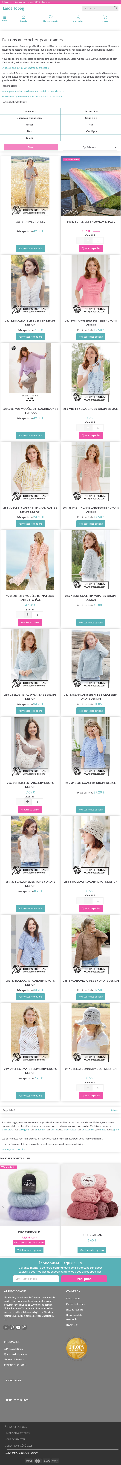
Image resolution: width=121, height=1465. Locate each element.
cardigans (24, 1129)
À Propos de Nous (13, 1349)
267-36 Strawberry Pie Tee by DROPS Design (91, 322)
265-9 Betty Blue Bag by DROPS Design (90, 408)
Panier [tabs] (105, 21)
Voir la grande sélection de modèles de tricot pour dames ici (33, 90)
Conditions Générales (18, 1445)
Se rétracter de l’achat (15, 1364)
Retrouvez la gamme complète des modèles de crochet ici (32, 96)
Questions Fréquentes (15, 1354)
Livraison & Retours (14, 1359)
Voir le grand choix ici (13, 1149)
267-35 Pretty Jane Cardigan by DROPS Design (91, 509)
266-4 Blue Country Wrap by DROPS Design (90, 597)
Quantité (90, 235)
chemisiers (7, 1129)
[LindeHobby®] (14, 7)
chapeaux (40, 1129)
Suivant (114, 1110)
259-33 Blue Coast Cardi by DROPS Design (30, 982)
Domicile (23, 21)
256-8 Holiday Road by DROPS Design (91, 881)
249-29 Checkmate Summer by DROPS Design (30, 1070)
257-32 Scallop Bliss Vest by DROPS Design (30, 322)
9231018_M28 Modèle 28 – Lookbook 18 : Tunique (30, 410)
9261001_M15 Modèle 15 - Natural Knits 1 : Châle (30, 597)
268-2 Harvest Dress (30, 221)
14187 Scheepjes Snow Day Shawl (91, 221)
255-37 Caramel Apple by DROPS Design (91, 980)
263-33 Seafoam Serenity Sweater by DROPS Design (91, 696)
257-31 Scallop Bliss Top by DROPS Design (30, 883)
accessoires (88, 1129)
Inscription (84, 1279)
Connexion (78, 21)
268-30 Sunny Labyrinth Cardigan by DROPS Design (30, 509)
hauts (103, 1129)
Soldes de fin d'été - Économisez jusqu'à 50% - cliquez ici (26, 2)
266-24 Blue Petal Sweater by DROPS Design (30, 696)
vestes (54, 1129)
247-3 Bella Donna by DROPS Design (91, 1068)
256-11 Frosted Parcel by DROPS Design (30, 784)
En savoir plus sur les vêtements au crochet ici (26, 67)
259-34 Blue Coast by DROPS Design (90, 782)
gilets (116, 1129)
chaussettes (69, 1129)
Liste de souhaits (50, 21)
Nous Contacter (15, 1439)
